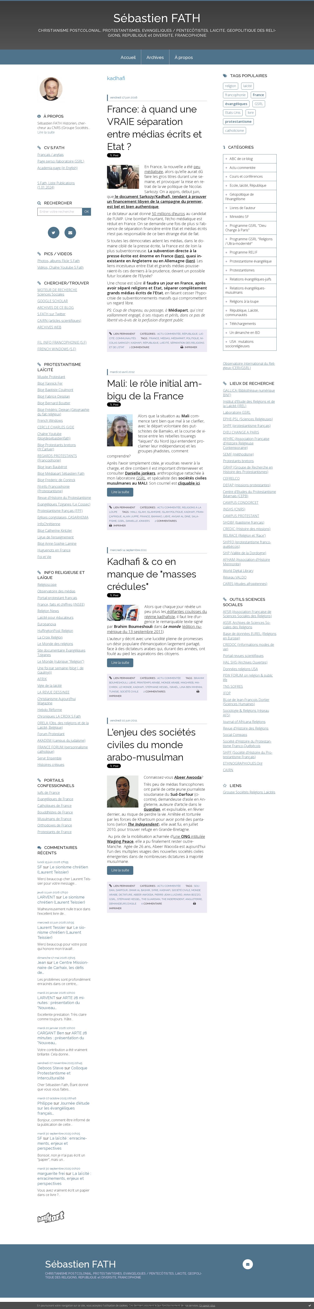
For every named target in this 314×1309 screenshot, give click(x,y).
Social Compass (235, 734)
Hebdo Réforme (49, 709)
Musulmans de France (54, 818)
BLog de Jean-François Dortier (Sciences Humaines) (246, 702)
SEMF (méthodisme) (238, 454)
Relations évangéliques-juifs (250, 279)
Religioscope (47, 584)
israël (174, 687)
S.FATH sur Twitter (51, 314)
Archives (155, 57)
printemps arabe (148, 682)
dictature (125, 894)
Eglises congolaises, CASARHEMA (62, 517)
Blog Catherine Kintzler (54, 530)
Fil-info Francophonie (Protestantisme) (53, 488)
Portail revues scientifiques (243, 655)
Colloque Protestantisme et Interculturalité (62, 1073)
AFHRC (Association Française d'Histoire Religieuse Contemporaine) (246, 443)
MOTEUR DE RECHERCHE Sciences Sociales (57, 292)
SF (39, 867)
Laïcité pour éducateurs (55, 617)
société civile (129, 691)
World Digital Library (238, 570)
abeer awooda (143, 894)
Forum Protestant (51, 733)
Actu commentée (169, 333)
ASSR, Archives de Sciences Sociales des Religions (246, 624)
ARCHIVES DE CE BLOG (55, 307)
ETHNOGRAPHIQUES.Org (242, 763)
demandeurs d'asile (122, 903)
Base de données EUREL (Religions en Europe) (249, 636)
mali (134, 511)
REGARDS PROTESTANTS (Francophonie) (57, 458)
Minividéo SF (239, 216)
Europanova (46, 624)
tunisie (114, 691)
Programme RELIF (243, 252)
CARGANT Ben (50, 1033)
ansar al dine (181, 516)
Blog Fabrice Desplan (53, 396)
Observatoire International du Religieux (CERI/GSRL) (249, 365)
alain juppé (131, 516)
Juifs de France (48, 792)
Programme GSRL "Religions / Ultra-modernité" (249, 241)
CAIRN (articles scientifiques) (59, 320)
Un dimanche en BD (245, 332)
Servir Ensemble (49, 758)
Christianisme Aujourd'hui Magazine (56, 701)
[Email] (70, 232)
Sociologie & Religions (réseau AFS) (246, 712)
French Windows (50, 420)
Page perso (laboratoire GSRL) (60, 161)
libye (166, 516)
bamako (156, 516)
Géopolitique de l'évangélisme (239, 196)
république (150, 342)
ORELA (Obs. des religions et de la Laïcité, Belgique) (63, 725)
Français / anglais (50, 154)
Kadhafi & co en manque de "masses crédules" (151, 574)
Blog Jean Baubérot (52, 467)
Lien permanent (124, 333)
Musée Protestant (51, 376)
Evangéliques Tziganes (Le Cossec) (63, 504)
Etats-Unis (233, 112)
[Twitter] (53, 232)
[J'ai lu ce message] (309, 1305)
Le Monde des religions (55, 643)
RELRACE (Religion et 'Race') (244, 535)
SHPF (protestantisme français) (247, 425)
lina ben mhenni (191, 687)
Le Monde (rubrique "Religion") (60, 661)
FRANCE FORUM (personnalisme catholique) (62, 749)
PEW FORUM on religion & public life (248, 677)
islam (142, 511)
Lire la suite (46, 132)
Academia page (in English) (57, 168)
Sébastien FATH (157, 18)
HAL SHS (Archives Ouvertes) (245, 662)
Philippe (45, 1103)
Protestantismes (242, 270)
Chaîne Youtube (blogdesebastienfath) (53, 436)
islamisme (154, 511)
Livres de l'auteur (242, 207)
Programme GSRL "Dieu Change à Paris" (245, 227)
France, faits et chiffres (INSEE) (61, 604)
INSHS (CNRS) (234, 509)
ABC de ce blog (241, 158)
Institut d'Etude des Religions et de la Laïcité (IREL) (249, 403)
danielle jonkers (138, 520)
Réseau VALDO (235, 577)
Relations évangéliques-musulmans (245, 290)
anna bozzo (191, 894)
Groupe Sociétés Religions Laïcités (249, 792)
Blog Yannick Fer (50, 383)
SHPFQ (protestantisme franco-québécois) (247, 544)
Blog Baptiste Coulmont (55, 389)
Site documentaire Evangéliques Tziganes (61, 652)
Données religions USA (240, 669)
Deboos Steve (50, 1068)
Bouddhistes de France (55, 812)
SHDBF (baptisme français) (243, 522)
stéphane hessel (156, 687)
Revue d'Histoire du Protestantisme (64, 497)
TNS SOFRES (233, 686)
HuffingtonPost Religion (55, 630)
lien (179, 255)
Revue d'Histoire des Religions (246, 728)
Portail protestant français (57, 597)
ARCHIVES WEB (49, 327)
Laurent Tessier (51, 927)
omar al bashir (139, 890)
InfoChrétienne (48, 524)
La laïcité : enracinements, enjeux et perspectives (62, 1143)
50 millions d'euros (168, 213)
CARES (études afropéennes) (245, 583)
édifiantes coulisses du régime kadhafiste (175, 614)
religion (230, 86)
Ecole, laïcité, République (248, 185)
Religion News (48, 610)
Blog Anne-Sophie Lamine (56, 543)
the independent (172, 899)
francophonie (235, 94)
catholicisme (234, 130)
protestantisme (238, 121)
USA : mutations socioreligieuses (239, 343)
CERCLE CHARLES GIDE (55, 427)
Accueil (128, 57)
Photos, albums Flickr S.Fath (58, 260)
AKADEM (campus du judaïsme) (61, 740)
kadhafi (136, 342)
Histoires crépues (50, 764)
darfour (122, 890)
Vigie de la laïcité (49, 685)
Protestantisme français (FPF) (60, 510)
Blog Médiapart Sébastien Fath (60, 473)
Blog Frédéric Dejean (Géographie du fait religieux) (63, 411)
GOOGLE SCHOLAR (52, 301)
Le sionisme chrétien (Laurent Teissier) (61, 932)
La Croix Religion (50, 637)
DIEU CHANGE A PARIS (241, 432)
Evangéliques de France (55, 799)
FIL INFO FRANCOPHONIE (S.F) (62, 342)
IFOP (227, 693)
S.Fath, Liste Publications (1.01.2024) (56, 185)
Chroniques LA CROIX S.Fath (59, 716)
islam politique (172, 511)
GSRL (140, 478)
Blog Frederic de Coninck (56, 480)
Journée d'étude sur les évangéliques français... (63, 1108)
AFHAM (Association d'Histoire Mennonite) (246, 561)
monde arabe (170, 682)
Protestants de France (54, 832)
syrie (154, 890)
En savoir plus (207, 1305)
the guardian (150, 899)
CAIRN (228, 770)
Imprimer (190, 347)
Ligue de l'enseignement (55, 537)
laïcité (164, 342)
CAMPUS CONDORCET (240, 502)
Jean (41, 962)
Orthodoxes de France (54, 825)
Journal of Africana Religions (244, 721)
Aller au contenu (14, 3)
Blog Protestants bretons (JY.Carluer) (56, 447)
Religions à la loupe (244, 301)
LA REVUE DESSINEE (53, 692)
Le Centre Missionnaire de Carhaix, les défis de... (62, 967)
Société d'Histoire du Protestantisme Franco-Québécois (247, 743)
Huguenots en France (53, 550)
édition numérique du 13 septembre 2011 (154, 629)
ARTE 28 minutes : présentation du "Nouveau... (61, 1002)
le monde (125, 687)
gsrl (121, 520)
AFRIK (42, 679)
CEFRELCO (231, 478)
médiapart (178, 338)
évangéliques (236, 103)
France (258, 94)
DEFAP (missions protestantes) (246, 485)
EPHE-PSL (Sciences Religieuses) (248, 419)
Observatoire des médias (56, 591)
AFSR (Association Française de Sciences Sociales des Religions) (247, 614)
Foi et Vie (44, 556)
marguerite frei (51, 1173)
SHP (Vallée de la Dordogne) (244, 553)
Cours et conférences (246, 176)
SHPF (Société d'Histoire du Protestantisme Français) (247, 754)
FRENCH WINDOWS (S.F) (56, 349)
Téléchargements (243, 323)
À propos (184, 57)
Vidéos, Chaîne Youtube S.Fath (60, 267)
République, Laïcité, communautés (241, 312)
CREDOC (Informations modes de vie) (248, 646)
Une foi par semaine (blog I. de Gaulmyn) (60, 670)
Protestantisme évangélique (251, 261)
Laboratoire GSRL (237, 412)
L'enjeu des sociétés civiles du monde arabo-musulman (151, 745)
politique (192, 338)
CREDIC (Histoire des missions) (246, 528)
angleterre (193, 899)
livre (251, 112)
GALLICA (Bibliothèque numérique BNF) (249, 392)
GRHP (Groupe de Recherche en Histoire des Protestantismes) (248, 469)
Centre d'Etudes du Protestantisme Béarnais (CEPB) (249, 493)
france (154, 338)
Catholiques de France (54, 805)
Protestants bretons (238, 461)
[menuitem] (128, 57)
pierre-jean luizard (168, 894)
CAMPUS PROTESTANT (241, 515)
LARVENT (46, 897)
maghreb (187, 682)
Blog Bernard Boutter (53, 403)
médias (165, 338)
